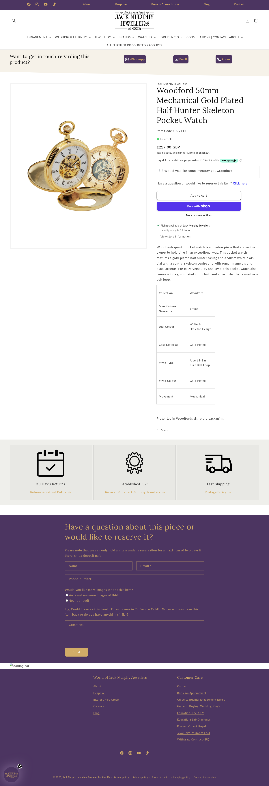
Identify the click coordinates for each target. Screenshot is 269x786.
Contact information (205, 777)
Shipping (177, 152)
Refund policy (121, 777)
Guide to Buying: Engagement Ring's (201, 699)
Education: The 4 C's (190, 713)
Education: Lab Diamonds (194, 719)
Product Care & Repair (192, 726)
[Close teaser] (19, 766)
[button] (14, 20)
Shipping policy (181, 777)
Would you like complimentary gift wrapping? (198, 171)
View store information (175, 236)
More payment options (199, 215)
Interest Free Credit (106, 699)
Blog (206, 4)
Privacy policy (140, 777)
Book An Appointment (191, 693)
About (87, 4)
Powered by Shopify (99, 777)
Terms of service (160, 777)
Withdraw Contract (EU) (193, 739)
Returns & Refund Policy (48, 492)
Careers (98, 706)
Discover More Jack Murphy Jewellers (132, 492)
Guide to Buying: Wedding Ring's (199, 706)
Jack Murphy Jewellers (75, 777)
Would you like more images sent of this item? (99, 590)
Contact (239, 4)
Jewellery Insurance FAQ (193, 732)
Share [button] (165, 430)
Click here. (241, 183)
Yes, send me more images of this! (93, 595)
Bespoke (121, 4)
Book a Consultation (165, 4)
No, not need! (79, 601)
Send (76, 652)
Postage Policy (215, 492)
